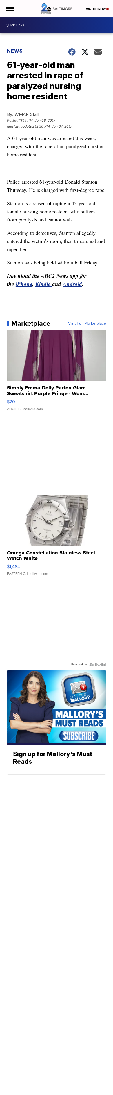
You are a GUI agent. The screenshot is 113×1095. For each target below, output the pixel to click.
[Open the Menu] (9, 8)
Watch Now (96, 9)
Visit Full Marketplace (87, 323)
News (15, 51)
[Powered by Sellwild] (97, 665)
